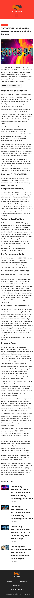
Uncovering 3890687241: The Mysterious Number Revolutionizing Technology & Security (22, 492)
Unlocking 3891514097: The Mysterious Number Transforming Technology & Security (22, 512)
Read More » (14, 501)
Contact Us (23, 581)
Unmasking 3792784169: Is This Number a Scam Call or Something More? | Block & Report (21, 532)
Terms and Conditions (17, 589)
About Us (9, 581)
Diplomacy (4, 25)
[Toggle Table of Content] (18, 85)
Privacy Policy (17, 585)
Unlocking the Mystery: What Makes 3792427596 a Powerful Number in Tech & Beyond (21, 552)
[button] (16, 15)
